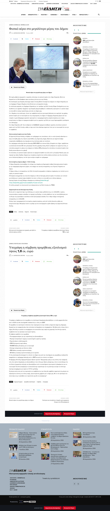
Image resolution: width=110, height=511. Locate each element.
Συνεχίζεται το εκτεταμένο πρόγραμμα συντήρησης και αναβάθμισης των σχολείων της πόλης (91, 74)
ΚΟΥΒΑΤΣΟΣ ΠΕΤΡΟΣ (19, 33)
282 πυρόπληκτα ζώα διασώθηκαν (88, 41)
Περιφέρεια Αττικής (88, 47)
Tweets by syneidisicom (51, 478)
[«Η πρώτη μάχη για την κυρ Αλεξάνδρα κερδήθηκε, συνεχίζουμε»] (13, 456)
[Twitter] (98, 1)
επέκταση (21, 211)
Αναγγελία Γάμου (69, 508)
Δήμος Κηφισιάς (14, 25)
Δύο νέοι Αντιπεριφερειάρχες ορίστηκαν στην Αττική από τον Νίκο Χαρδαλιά (91, 85)
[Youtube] (100, 1)
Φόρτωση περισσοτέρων (86, 91)
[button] (99, 15)
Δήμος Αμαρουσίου (87, 70)
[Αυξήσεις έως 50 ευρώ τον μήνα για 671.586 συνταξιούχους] (13, 447)
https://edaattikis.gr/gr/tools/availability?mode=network (26, 183)
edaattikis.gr (44, 180)
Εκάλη (15, 211)
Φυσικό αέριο (33, 211)
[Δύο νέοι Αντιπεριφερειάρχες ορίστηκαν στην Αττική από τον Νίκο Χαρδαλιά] (77, 84)
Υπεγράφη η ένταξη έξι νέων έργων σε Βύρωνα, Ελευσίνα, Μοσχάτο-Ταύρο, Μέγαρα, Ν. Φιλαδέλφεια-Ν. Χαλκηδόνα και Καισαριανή (91, 52)
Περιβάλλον (25, 25)
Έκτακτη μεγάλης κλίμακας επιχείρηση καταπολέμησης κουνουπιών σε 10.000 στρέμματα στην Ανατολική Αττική (90, 63)
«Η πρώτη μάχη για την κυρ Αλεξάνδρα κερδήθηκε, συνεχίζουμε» (26, 455)
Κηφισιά (27, 211)
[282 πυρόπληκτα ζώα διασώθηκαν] (77, 40)
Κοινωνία (85, 38)
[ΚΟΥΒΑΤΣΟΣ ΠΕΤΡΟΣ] (10, 33)
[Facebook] (96, 1)
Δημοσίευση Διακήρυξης (52, 508)
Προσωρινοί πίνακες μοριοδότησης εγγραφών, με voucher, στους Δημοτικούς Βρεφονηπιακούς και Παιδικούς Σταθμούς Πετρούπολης (59, 458)
